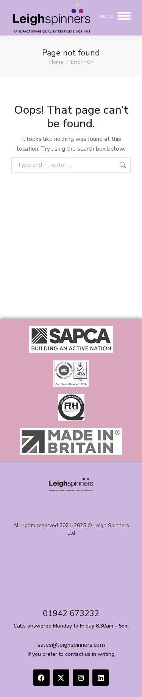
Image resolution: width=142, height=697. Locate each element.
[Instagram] (81, 677)
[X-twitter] (61, 677)
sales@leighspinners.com (71, 645)
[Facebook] (41, 677)
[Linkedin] (100, 677)
